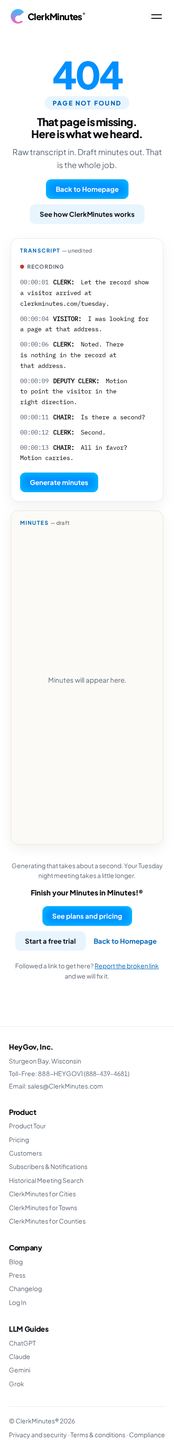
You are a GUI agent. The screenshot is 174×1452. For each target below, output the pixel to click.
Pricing (19, 1139)
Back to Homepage (87, 189)
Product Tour (27, 1126)
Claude (19, 1356)
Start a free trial (50, 941)
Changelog (25, 1288)
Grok (16, 1384)
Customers (25, 1153)
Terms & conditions (97, 1435)
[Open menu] (156, 16)
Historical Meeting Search (46, 1180)
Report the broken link (127, 966)
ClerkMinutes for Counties (47, 1221)
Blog (16, 1262)
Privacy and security (38, 1435)
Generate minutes (59, 482)
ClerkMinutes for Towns (43, 1207)
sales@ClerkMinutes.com (65, 1086)
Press (17, 1275)
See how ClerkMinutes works (87, 214)
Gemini (19, 1370)
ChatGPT (22, 1343)
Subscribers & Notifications (48, 1166)
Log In (17, 1302)
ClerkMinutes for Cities (42, 1194)
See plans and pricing (87, 916)
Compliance (147, 1435)
